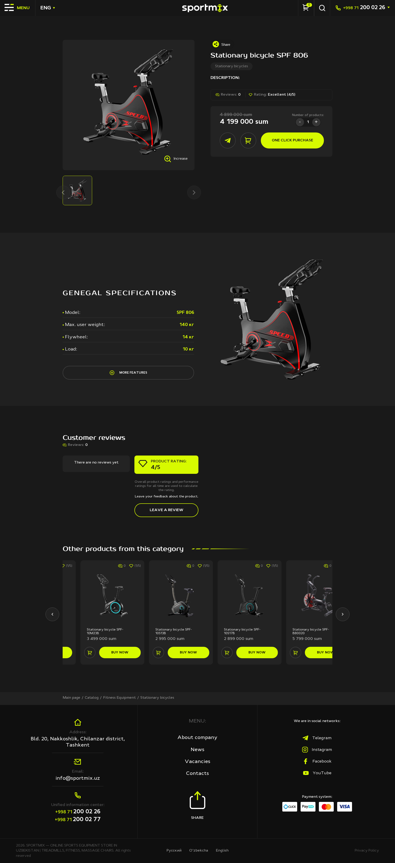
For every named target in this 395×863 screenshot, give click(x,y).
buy (102, 652)
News (197, 749)
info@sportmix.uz (78, 778)
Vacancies (197, 761)
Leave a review (166, 510)
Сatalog (92, 698)
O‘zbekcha (198, 850)
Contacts (197, 773)
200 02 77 (78, 820)
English (222, 850)
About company (197, 737)
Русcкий (173, 850)
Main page (71, 698)
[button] (52, 614)
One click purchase (292, 140)
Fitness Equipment (119, 698)
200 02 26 (364, 8)
